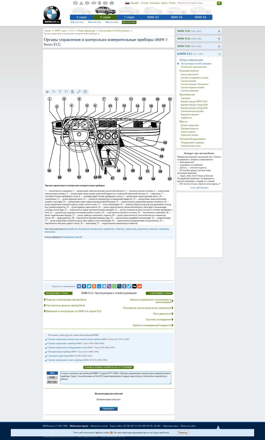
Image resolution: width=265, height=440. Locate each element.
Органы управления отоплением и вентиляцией (150, 300)
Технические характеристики (194, 67)
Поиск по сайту (188, 426)
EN (125, 426)
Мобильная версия (79, 426)
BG (128, 426)
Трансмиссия (187, 94)
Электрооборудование (192, 138)
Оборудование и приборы (192, 142)
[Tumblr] (124, 286)
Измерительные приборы (73, 351)
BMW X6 (200, 17)
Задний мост (186, 117)
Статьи (144, 3)
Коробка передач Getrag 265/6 (194, 108)
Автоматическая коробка (192, 111)
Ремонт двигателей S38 (87, 436)
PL (151, 426)
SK (155, 426)
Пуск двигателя (162, 313)
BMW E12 (191, 53)
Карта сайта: (116, 426)
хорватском (130, 229)
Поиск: (172, 3)
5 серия (105, 17)
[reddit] (139, 286)
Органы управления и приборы (76, 343)
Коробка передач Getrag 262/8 (194, 104)
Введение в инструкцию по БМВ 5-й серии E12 (73, 311)
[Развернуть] (219, 31)
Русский (135, 3)
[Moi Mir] (99, 286)
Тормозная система (189, 135)
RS (140, 426)
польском (153, 229)
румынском (142, 229)
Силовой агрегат (189, 70)
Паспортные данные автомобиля (65, 305)
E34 (94, 22)
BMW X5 (176, 17)
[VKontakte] (79, 286)
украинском (108, 229)
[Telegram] (104, 286)
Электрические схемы (191, 146)
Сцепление (185, 98)
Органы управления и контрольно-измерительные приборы (88, 339)
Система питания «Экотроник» (195, 84)
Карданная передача (190, 114)
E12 (129, 22)
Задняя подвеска (188, 132)
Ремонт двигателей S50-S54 (112, 436)
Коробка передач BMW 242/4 (194, 101)
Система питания (188, 81)
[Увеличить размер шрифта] (66, 92)
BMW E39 (190, 31)
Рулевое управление (190, 125)
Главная (47, 30)
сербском (119, 229)
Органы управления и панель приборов (77, 360)
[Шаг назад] (47, 92)
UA (136, 426)
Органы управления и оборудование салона (81, 347)
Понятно (182, 432)
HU (159, 426)
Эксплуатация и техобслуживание (114, 30)
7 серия (129, 17)
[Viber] (109, 286)
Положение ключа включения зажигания (147, 308)
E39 (77, 22)
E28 (111, 22)
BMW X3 (153, 17)
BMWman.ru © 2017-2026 (55, 426)
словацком (164, 229)
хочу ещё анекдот (199, 187)
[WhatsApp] (114, 286)
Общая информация (86, 30)
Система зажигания (189, 90)
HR (144, 426)
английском (72, 229)
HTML (52, 377)
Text (52, 373)
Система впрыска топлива (192, 87)
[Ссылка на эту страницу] (79, 92)
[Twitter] (89, 286)
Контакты (155, 3)
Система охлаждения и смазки (194, 77)
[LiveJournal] (119, 286)
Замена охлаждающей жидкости (152, 325)
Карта (164, 3)
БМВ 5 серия (61, 30)
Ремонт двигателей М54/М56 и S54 (59, 436)
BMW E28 (190, 46)
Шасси (183, 121)
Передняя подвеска (189, 128)
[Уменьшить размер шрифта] (53, 92)
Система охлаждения (158, 319)
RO (148, 426)
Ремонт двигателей (189, 74)
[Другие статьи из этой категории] (72, 92)
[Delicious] (129, 286)
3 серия (81, 17)
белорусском (96, 229)
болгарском (84, 229)
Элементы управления (70, 356)
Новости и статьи (99, 426)
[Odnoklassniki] (94, 286)
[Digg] (134, 286)
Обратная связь (170, 426)
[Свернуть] (219, 53)
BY (132, 426)
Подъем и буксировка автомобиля (66, 299)
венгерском (50, 232)
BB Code (52, 382)
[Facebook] (84, 286)
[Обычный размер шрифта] (60, 92)
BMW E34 (190, 38)
